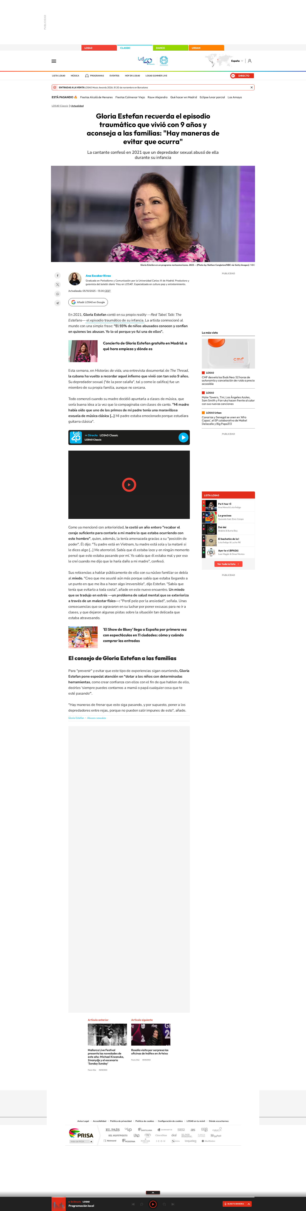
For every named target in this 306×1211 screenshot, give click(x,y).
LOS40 (88, 48)
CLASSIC (125, 48)
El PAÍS (112, 1130)
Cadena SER (180, 1130)
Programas (97, 75)
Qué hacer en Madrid (183, 97)
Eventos (114, 75)
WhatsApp (57, 294)
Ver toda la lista (226, 564)
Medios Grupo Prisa (81, 1141)
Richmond (110, 1140)
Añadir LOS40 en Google (91, 302)
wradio (147, 1134)
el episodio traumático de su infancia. (115, 320)
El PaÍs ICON (160, 1140)
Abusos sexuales (96, 718)
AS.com (191, 1130)
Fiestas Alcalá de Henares (96, 97)
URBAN (196, 48)
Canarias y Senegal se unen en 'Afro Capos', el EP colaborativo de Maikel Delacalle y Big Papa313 (224, 420)
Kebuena (213, 1134)
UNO (136, 1134)
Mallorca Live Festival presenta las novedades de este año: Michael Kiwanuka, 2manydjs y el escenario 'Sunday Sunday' (106, 1056)
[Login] (250, 61)
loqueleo (191, 1140)
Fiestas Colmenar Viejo (130, 97)
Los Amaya (235, 97)
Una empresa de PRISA (81, 1133)
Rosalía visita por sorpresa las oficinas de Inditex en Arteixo (149, 1051)
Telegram (57, 303)
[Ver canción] (211, 505)
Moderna (127, 1140)
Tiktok (139, 1083)
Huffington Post (117, 1134)
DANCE (160, 48)
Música (75, 75)
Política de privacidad (121, 1121)
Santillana (146, 1130)
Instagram (132, 1083)
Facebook (57, 275)
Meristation (208, 1140)
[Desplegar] (153, 1192)
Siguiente (173, 1204)
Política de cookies (144, 1121)
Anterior (133, 1204)
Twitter (57, 284)
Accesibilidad (99, 1121)
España (235, 60)
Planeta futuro (200, 1134)
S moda (175, 1140)
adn (203, 1130)
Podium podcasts (145, 1140)
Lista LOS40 (58, 75)
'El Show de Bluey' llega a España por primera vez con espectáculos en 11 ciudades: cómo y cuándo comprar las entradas (145, 635)
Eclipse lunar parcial (212, 97)
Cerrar (251, 87)
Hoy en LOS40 (132, 75)
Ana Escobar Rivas (98, 275)
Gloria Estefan (76, 718)
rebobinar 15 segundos (142, 1204)
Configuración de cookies (170, 1121)
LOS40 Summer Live (156, 75)
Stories (174, 1083)
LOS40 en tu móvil (196, 1121)
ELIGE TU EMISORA (236, 1204)
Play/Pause (129, 485)
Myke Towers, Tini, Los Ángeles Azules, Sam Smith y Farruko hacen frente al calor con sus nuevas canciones (228, 400)
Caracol (216, 1130)
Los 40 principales (129, 1130)
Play (153, 1204)
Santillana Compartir (165, 1130)
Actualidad (77, 106)
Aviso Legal (83, 1121)
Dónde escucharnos (219, 1121)
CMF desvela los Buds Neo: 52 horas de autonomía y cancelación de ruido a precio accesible (228, 380)
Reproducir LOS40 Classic (183, 437)
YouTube (146, 1083)
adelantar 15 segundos (164, 1204)
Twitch (167, 1083)
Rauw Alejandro (158, 97)
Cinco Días (161, 1134)
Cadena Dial (174, 1134)
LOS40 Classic (60, 106)
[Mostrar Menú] (56, 61)
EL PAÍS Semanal (187, 1134)
